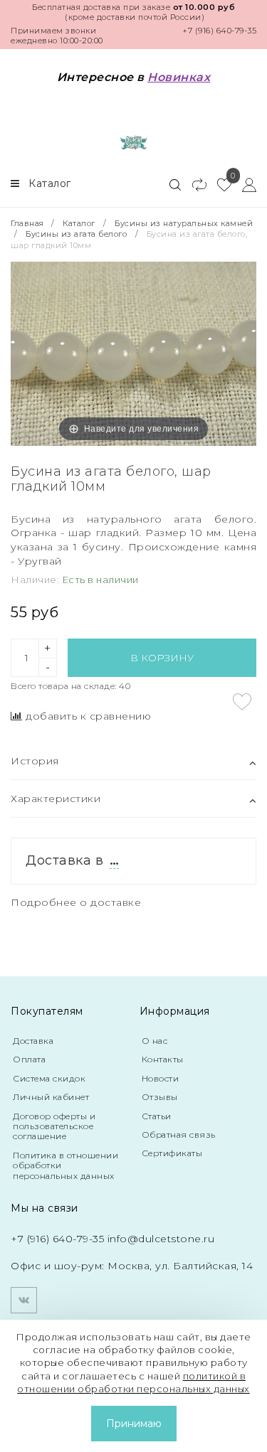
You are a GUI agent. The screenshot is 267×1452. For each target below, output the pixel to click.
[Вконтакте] (24, 1300)
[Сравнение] (193, 184)
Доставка (33, 1040)
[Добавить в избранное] (242, 702)
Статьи (157, 1116)
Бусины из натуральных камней (184, 223)
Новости (160, 1078)
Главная (28, 223)
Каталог (79, 223)
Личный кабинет (51, 1096)
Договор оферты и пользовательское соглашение (54, 1126)
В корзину (162, 657)
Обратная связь (179, 1134)
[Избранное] (218, 184)
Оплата (29, 1059)
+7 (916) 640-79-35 (219, 31)
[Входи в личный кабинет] (243, 184)
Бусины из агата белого (76, 234)
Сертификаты (172, 1153)
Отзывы (160, 1096)
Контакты (163, 1059)
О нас (155, 1040)
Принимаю (134, 1423)
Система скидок (49, 1078)
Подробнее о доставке (76, 902)
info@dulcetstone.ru (161, 1238)
